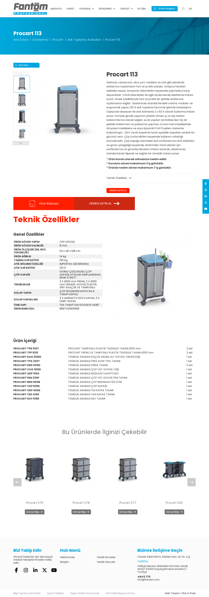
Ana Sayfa (20, 40)
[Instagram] (205, 190)
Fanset (71, 8)
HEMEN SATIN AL (118, 190)
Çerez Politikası (55, 593)
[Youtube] (205, 209)
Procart (58, 40)
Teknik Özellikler (117, 178)
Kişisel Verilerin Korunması (84, 593)
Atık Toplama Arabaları (84, 40)
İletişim (141, 8)
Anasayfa (56, 8)
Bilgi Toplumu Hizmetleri (26, 593)
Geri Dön (23, 65)
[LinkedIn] (205, 196)
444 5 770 (144, 577)
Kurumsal (85, 8)
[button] (20, 143)
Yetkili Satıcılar (106, 562)
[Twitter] (205, 203)
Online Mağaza (166, 8)
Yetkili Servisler (106, 557)
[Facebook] (205, 184)
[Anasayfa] (30, 8)
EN (190, 8)
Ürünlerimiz (105, 8)
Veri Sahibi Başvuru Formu (120, 593)
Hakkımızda (67, 557)
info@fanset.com (148, 579)
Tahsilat (125, 8)
